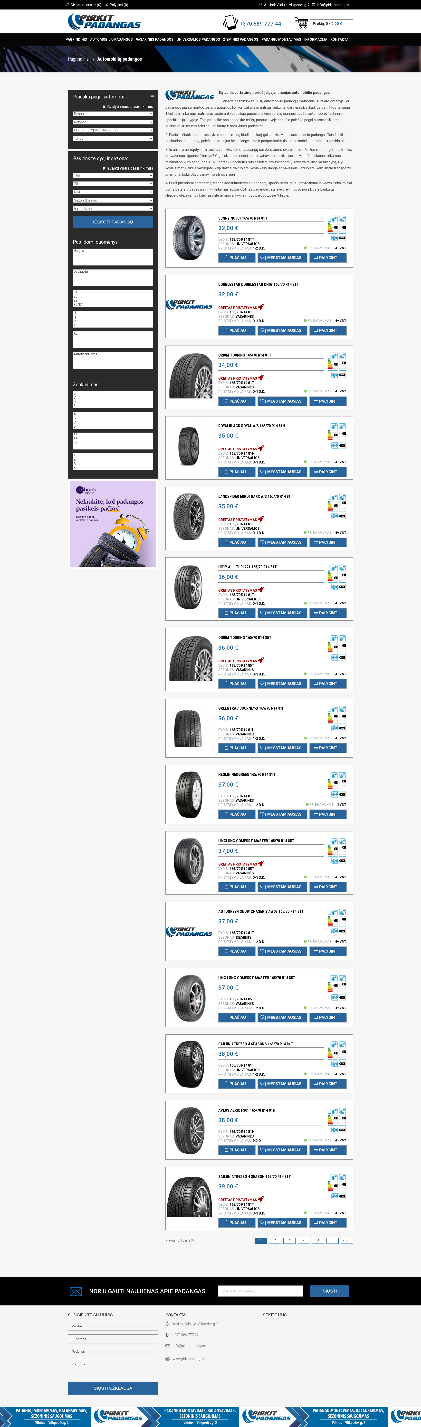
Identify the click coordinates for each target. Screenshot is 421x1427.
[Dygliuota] (113, 272)
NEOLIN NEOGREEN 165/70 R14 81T (247, 774)
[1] (113, 455)
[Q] (113, 317)
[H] (113, 313)
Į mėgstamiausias (282, 257)
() (86, 5)
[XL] (113, 333)
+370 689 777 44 (260, 24)
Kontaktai (339, 39)
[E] (113, 406)
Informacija (315, 39)
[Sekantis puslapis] (332, 1241)
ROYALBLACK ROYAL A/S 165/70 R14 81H (251, 426)
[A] (113, 414)
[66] (113, 439)
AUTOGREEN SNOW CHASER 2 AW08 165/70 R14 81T (261, 911)
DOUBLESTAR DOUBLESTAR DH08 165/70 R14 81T (258, 284)
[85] (113, 296)
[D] (113, 402)
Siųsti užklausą (113, 1388)
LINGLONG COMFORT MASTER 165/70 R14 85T (256, 841)
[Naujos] (113, 251)
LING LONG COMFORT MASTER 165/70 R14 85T (256, 977)
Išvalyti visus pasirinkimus (129, 106)
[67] (113, 443)
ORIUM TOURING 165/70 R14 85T (244, 637)
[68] (113, 447)
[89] (113, 301)
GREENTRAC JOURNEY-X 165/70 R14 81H (251, 708)
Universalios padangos (198, 39)
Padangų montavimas (281, 39)
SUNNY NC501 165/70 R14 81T (243, 218)
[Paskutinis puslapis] (347, 1241)
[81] (113, 292)
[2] (113, 459)
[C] (113, 397)
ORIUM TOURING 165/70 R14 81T (244, 355)
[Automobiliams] (113, 354)
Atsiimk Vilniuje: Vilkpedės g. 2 (287, 5)
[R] (113, 321)
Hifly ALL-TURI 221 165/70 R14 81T (247, 567)
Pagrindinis (76, 39)
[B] (113, 393)
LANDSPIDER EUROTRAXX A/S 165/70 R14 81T (255, 496)
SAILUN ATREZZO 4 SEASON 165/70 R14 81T (254, 1176)
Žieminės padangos (240, 39)
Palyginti (328, 257)
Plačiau (237, 257)
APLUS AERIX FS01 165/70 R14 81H (246, 1110)
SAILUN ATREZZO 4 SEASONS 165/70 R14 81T (255, 1044)
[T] (113, 325)
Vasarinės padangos (154, 39)
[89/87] (113, 305)
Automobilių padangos (111, 39)
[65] (113, 435)
